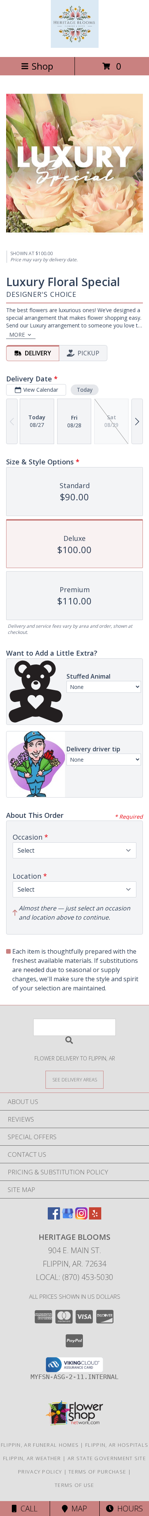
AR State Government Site (107, 1458)
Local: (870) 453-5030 (74, 1277)
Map (77, 1508)
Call (27, 1508)
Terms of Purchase (97, 1471)
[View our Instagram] (81, 1217)
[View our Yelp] (95, 1217)
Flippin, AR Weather (32, 1458)
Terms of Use (74, 1485)
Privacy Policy (40, 1471)
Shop (42, 66)
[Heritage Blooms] (75, 45)
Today (84, 389)
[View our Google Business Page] (68, 1217)
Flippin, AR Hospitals (116, 1444)
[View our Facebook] (54, 1217)
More (17, 334)
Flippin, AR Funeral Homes (40, 1444)
